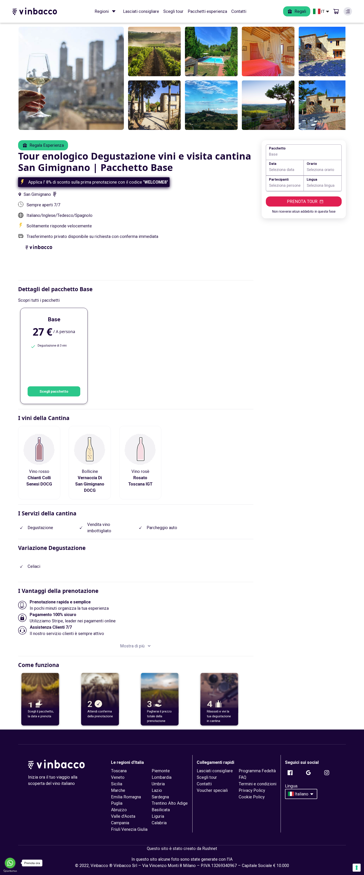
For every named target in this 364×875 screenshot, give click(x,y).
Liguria (158, 816)
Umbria (158, 783)
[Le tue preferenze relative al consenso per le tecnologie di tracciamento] (357, 868)
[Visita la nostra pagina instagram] (327, 773)
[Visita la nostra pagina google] (308, 773)
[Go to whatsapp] (10, 863)
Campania (120, 822)
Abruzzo (119, 809)
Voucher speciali (212, 790)
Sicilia (116, 783)
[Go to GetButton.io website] (10, 871)
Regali (300, 11)
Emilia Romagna (126, 796)
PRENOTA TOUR (302, 201)
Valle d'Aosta (123, 816)
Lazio (157, 790)
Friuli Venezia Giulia (129, 829)
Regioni (102, 11)
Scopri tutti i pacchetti (39, 300)
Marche (118, 790)
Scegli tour (173, 11)
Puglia (116, 803)
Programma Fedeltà (257, 770)
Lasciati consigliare (141, 11)
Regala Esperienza (46, 145)
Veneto (117, 777)
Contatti (238, 11)
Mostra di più (132, 645)
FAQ (242, 777)
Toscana (119, 770)
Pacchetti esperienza (207, 11)
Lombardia (161, 777)
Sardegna (160, 796)
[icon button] (114, 11)
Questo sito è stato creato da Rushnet (182, 848)
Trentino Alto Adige (170, 803)
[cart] (336, 11)
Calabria (159, 822)
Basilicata (161, 809)
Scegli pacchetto (54, 391)
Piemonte (161, 770)
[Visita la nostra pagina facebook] (290, 773)
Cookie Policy (252, 796)
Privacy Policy (252, 790)
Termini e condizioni (257, 783)
